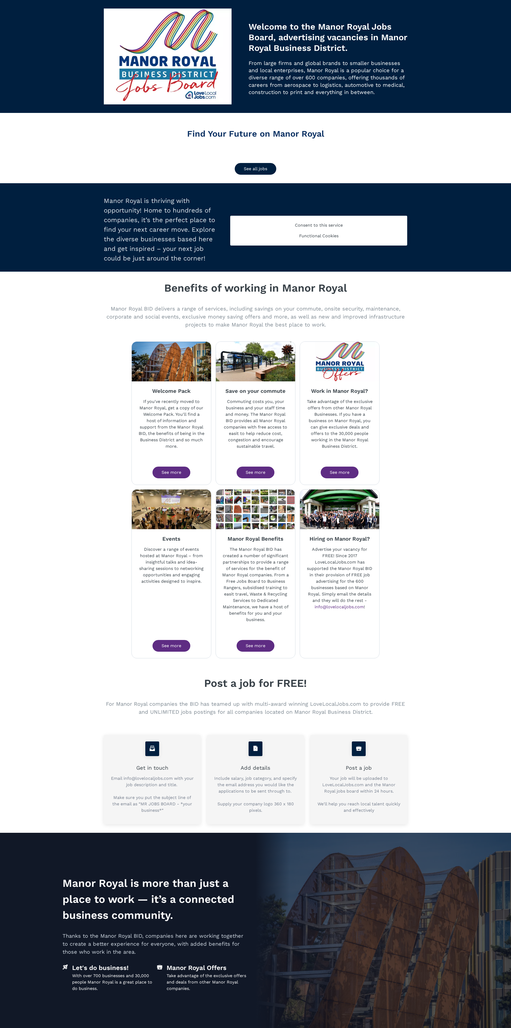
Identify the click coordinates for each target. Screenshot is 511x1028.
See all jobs (255, 168)
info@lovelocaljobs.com (339, 606)
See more (171, 472)
